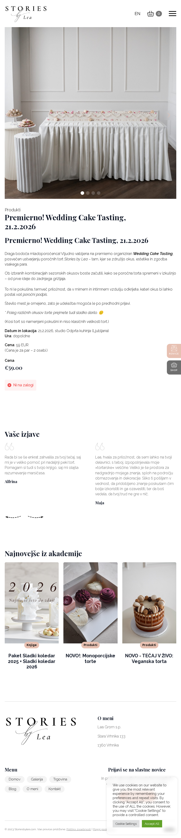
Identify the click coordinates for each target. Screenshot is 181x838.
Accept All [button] (152, 823)
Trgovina (60, 779)
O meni (32, 789)
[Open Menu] (172, 13)
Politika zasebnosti (78, 829)
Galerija (37, 779)
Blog (12, 789)
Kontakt (55, 789)
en (137, 13)
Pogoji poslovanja (104, 829)
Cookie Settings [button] (126, 823)
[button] (168, 115)
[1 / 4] (90, 113)
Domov (15, 779)
